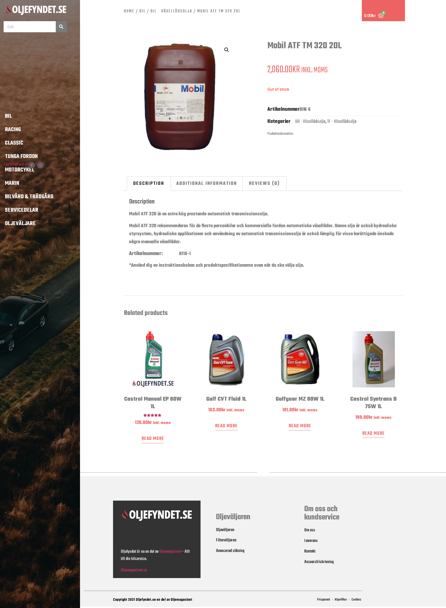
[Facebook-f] (31, 165)
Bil (8, 116)
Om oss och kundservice (321, 513)
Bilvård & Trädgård (29, 196)
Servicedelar (21, 210)
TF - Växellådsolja (341, 121)
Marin (12, 183)
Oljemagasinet (170, 551)
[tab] (149, 183)
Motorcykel (19, 169)
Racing (13, 129)
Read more (153, 439)
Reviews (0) (264, 183)
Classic (14, 143)
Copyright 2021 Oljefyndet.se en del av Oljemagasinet (152, 600)
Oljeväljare (20, 223)
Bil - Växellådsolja (171, 11)
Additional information (206, 183)
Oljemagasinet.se (134, 570)
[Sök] (61, 26)
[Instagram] (40, 165)
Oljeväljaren (233, 517)
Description (148, 183)
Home (129, 11)
